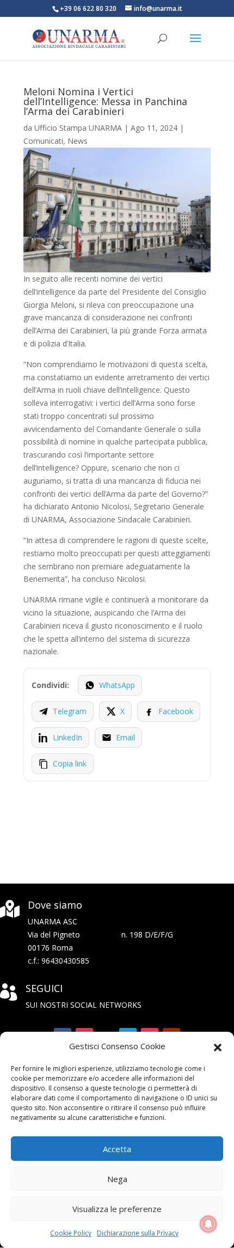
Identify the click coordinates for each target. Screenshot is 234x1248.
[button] (217, 1046)
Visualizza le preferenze (117, 1208)
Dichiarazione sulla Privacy (137, 1233)
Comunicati (43, 141)
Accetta (117, 1148)
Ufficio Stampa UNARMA (78, 128)
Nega (117, 1178)
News (77, 141)
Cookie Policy (70, 1233)
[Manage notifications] (208, 1224)
